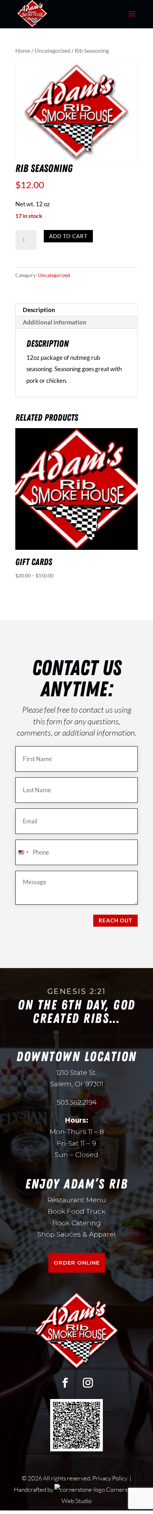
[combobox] (23, 852)
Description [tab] (39, 309)
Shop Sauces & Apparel (76, 1234)
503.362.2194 (77, 1102)
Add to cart (68, 236)
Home (22, 50)
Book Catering (76, 1223)
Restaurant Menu (76, 1200)
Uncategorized (52, 50)
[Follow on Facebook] (65, 1383)
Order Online (77, 1262)
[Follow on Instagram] (88, 1383)
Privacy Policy (110, 1478)
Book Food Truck (76, 1211)
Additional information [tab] (54, 322)
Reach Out (115, 920)
